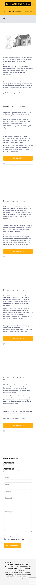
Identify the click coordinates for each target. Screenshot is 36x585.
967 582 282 (10, 11)
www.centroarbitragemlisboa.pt (19, 574)
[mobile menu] (33, 4)
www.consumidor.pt (18, 578)
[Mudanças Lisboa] (18, 4)
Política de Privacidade (17, 539)
